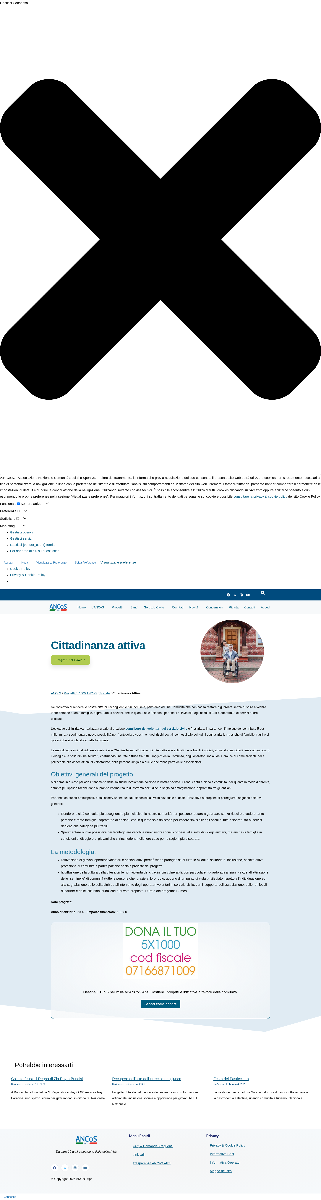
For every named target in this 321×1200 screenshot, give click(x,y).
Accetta (8, 562)
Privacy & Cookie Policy (27, 575)
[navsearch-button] (263, 593)
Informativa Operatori (225, 1162)
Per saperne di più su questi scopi (35, 551)
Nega (24, 562)
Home (81, 607)
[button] (160, 240)
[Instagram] (241, 595)
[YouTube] (248, 595)
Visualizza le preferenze (51, 562)
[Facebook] (228, 595)
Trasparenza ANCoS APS (152, 1163)
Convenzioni (214, 607)
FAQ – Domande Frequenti (153, 1146)
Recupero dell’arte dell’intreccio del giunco (146, 1079)
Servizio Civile (154, 607)
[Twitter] (235, 595)
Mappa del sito (221, 1171)
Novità (193, 607)
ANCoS (56, 693)
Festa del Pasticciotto (231, 1079)
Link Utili (139, 1155)
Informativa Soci (222, 1154)
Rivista (234, 607)
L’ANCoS (97, 607)
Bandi (134, 607)
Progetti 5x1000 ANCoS (80, 693)
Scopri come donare (161, 1004)
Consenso (10, 1196)
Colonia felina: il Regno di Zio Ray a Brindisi (47, 1079)
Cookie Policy (20, 569)
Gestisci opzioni (21, 532)
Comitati (178, 607)
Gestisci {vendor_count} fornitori (33, 545)
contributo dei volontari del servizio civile (156, 728)
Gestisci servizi (21, 538)
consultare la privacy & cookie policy (260, 496)
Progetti (117, 607)
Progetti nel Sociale (70, 660)
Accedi (265, 607)
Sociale (104, 693)
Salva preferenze (85, 562)
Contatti (249, 607)
